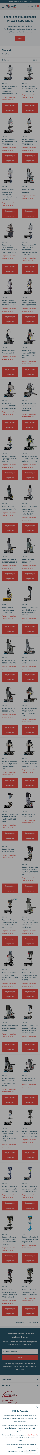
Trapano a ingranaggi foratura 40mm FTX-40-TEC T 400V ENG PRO (9, 302)
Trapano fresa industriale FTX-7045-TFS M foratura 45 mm (9, 405)
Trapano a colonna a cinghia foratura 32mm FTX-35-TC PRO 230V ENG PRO (29, 976)
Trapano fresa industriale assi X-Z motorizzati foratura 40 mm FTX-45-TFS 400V (9, 248)
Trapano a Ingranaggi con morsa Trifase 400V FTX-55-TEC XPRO (29, 88)
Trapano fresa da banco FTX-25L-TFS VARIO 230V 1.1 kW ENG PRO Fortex (29, 712)
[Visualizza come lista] (37, 60)
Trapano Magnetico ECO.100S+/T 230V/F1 (9, 661)
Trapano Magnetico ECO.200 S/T (28, 191)
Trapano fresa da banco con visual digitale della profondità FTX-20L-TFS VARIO (9, 765)
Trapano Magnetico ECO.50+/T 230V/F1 (8, 850)
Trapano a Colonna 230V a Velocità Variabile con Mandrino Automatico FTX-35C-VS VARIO (30, 1029)
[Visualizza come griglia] (34, 60)
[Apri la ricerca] (28, 7)
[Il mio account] (32, 7)
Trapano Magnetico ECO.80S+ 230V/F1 (8, 709)
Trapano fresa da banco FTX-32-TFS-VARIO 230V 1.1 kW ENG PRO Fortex (30, 458)
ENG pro (4, 83)
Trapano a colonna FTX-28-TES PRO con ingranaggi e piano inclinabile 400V (29, 510)
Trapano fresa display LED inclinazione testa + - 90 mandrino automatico (30, 407)
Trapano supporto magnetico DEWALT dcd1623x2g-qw (8, 610)
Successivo (32, 1322)
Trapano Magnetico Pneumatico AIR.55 (8, 352)
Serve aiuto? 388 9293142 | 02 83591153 (20, 1)
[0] (36, 6)
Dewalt (4, 605)
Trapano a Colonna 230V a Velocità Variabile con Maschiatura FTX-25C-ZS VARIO (10, 817)
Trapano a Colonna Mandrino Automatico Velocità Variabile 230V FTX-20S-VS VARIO (9, 1293)
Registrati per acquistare (10, 107)
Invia (20, 1358)
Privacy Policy (13, 1364)
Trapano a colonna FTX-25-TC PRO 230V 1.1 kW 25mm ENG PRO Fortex (29, 1133)
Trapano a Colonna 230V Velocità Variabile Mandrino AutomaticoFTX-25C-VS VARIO (10, 1136)
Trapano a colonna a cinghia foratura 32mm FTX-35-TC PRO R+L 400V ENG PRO (9, 923)
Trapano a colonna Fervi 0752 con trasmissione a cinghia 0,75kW (30, 1239)
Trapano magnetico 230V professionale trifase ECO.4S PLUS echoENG (8, 1082)
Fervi (23, 1234)
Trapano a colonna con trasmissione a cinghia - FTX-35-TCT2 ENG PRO (9, 1188)
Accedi (20, 38)
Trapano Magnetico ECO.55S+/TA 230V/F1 (9, 508)
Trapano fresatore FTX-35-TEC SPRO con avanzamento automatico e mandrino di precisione (29, 249)
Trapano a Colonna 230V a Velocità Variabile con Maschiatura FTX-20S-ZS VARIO (30, 870)
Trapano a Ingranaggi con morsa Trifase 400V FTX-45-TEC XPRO (9, 141)
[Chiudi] (37, 1407)
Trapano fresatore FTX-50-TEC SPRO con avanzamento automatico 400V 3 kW (9, 90)
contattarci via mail (31, 1435)
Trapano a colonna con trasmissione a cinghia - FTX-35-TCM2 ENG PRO (29, 1188)
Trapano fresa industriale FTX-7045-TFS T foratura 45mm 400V (29, 354)
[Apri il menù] (3, 7)
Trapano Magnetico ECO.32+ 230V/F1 (28, 1079)
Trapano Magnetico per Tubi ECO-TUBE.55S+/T (9, 561)
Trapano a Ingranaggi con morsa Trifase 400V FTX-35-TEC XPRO (29, 141)
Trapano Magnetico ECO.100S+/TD (28, 561)
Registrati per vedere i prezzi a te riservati (9, 98)
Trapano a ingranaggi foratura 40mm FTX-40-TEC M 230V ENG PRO (29, 302)
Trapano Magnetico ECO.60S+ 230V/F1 (28, 815)
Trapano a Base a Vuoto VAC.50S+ (29, 661)
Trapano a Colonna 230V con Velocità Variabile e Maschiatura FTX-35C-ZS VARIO (30, 611)
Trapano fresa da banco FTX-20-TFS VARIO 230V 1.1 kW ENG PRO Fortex (29, 763)
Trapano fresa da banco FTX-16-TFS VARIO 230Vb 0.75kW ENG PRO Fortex (10, 976)
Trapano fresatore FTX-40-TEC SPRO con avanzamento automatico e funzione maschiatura (9, 194)
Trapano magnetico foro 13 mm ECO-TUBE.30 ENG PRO (10, 1028)
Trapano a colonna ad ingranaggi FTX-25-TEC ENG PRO (9, 458)
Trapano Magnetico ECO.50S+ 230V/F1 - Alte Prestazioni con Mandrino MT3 (30, 923)
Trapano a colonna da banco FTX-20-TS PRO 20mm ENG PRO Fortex (29, 1292)
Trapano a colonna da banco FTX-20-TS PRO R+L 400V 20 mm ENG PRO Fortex (9, 1240)
